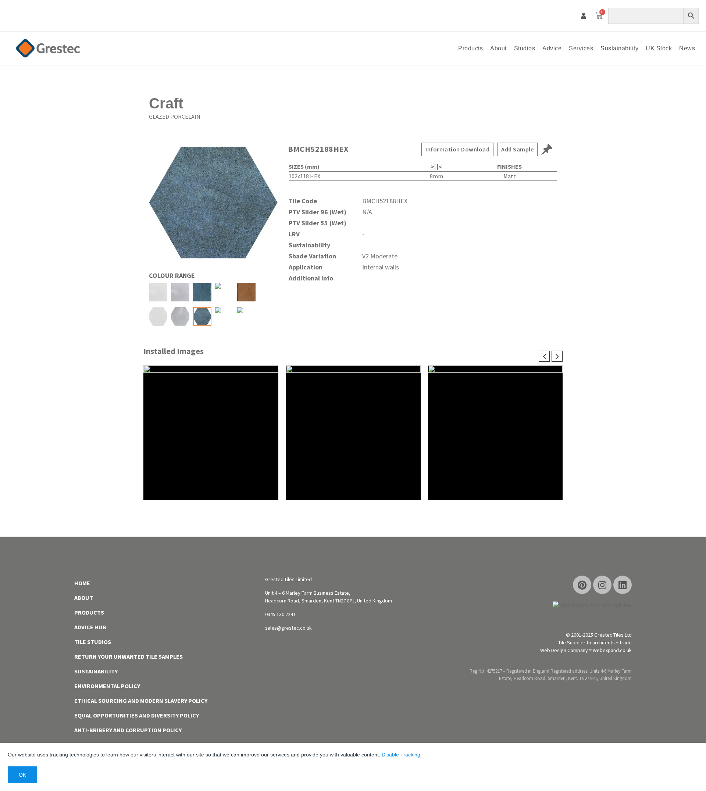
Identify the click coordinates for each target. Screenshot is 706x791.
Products (470, 48)
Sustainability (619, 48)
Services (581, 48)
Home (82, 583)
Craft (166, 103)
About (498, 48)
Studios (524, 48)
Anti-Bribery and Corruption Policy (128, 730)
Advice (551, 48)
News (687, 48)
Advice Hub (90, 627)
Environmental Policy (107, 686)
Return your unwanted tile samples (128, 656)
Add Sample (517, 149)
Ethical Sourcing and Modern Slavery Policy (140, 700)
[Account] (583, 16)
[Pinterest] (582, 585)
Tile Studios (92, 641)
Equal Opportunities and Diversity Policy (136, 715)
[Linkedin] (622, 585)
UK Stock (659, 48)
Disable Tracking (401, 755)
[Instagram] (602, 585)
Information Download (457, 149)
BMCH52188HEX (318, 149)
